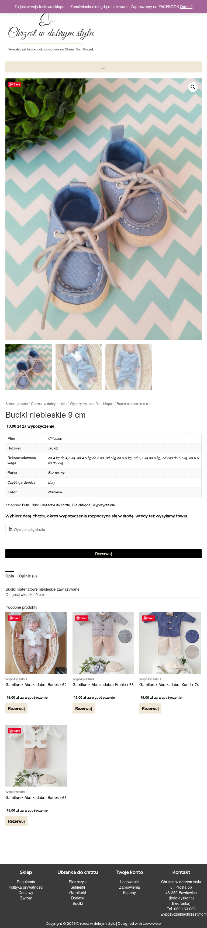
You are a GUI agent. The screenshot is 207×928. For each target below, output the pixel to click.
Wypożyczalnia (81, 403)
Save (16, 84)
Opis (9, 576)
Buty (51, 482)
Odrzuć (186, 6)
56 (50, 448)
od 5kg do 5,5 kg (119, 457)
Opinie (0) (28, 576)
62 (56, 448)
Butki (26, 505)
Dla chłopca (104, 403)
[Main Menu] (103, 66)
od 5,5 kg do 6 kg (147, 457)
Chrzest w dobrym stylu (49, 403)
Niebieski (55, 492)
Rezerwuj (103, 553)
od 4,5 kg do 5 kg (90, 457)
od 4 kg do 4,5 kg (61, 457)
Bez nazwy (56, 472)
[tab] (9, 575)
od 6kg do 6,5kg (175, 457)
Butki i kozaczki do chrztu (51, 505)
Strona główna (16, 403)
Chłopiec (55, 438)
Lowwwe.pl (152, 924)
